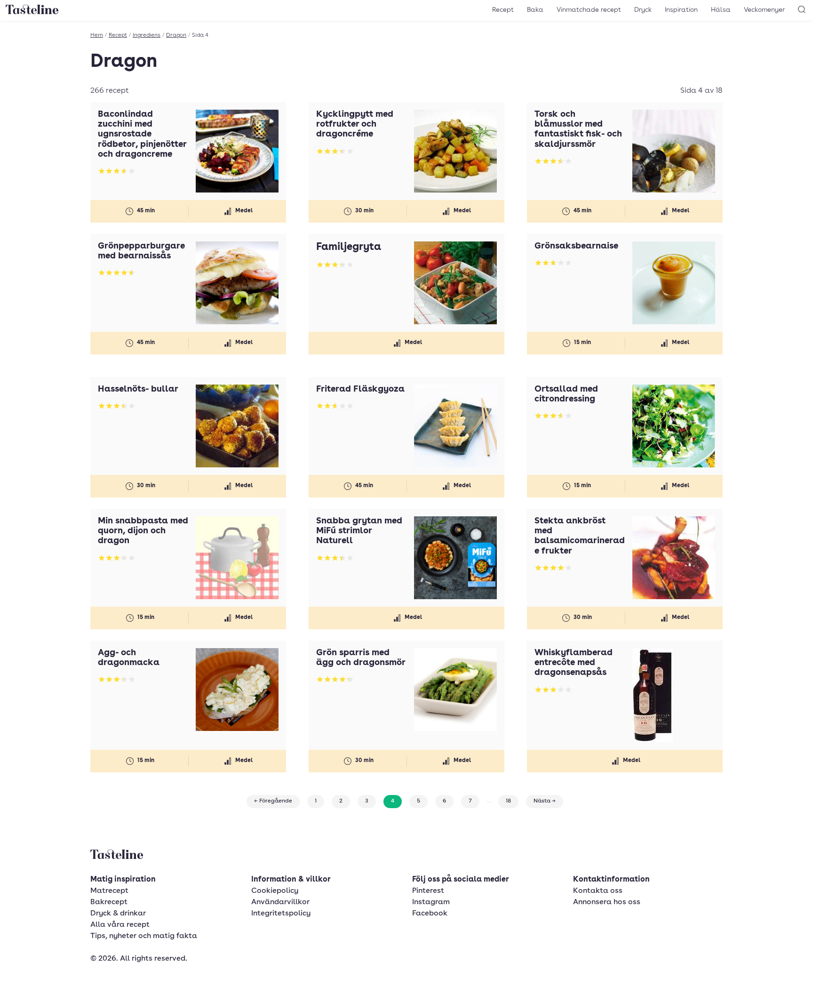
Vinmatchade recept (589, 10)
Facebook (429, 913)
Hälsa (721, 10)
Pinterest (428, 891)
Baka (535, 10)
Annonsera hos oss (606, 902)
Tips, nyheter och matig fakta (143, 936)
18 (508, 801)
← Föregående (273, 801)
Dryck (643, 10)
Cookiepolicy (274, 891)
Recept (503, 10)
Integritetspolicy (281, 913)
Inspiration (681, 10)
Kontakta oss (597, 891)
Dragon (176, 35)
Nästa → (545, 801)
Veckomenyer (764, 10)
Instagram (431, 902)
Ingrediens (146, 35)
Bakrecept (109, 902)
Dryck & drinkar (118, 913)
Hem (96, 35)
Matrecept (109, 891)
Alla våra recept (120, 925)
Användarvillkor (280, 902)
